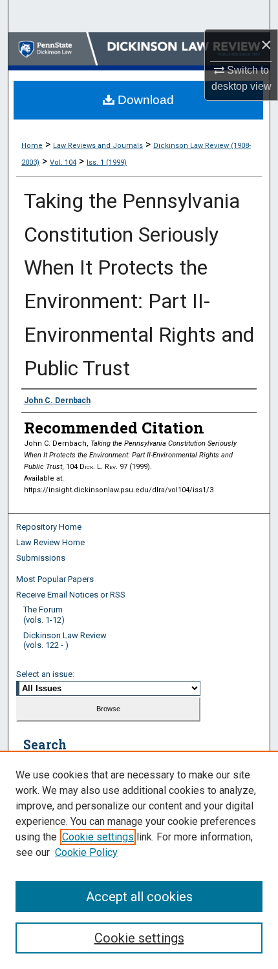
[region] (139, 860)
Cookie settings (98, 837)
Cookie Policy (86, 852)
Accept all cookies (139, 896)
